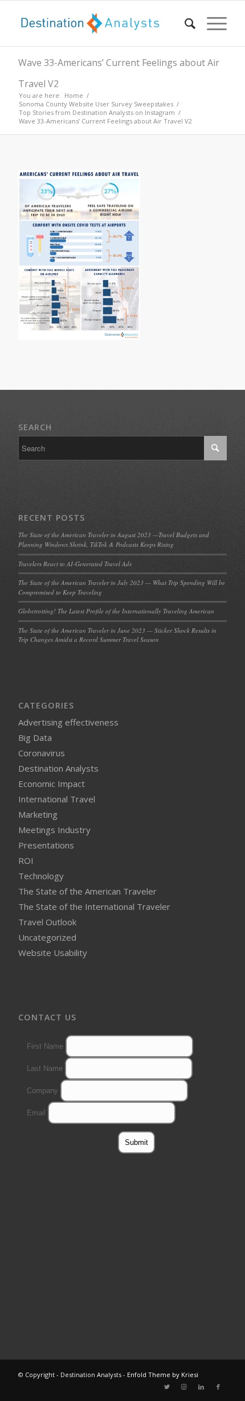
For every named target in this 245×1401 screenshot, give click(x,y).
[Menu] (211, 23)
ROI (26, 860)
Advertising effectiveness (68, 722)
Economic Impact (51, 783)
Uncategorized (47, 937)
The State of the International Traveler (94, 906)
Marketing (38, 814)
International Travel (56, 799)
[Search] (184, 23)
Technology (41, 875)
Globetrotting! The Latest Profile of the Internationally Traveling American (116, 611)
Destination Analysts (58, 768)
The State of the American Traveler (87, 891)
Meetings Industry (54, 829)
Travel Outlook (47, 922)
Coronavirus (41, 753)
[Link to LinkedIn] (201, 1386)
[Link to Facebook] (218, 1386)
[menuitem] (184, 23)
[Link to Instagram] (184, 1386)
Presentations (46, 845)
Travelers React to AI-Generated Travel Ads (75, 563)
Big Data (35, 737)
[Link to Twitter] (166, 1386)
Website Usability (52, 952)
